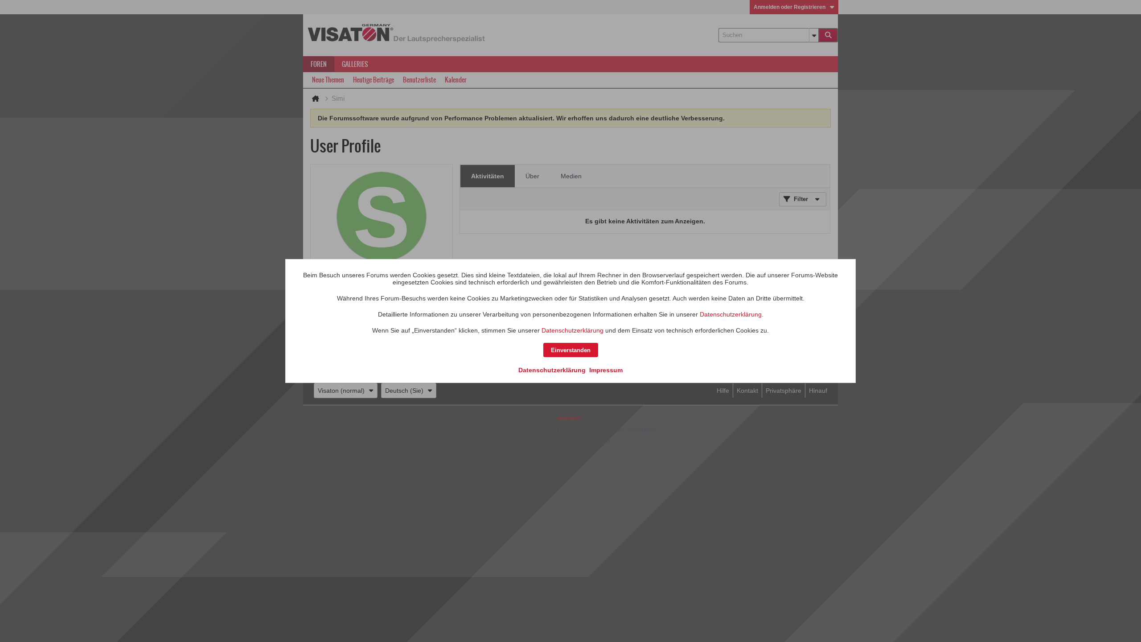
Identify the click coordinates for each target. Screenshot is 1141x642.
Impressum (606, 370)
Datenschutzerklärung (731, 314)
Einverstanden (571, 350)
